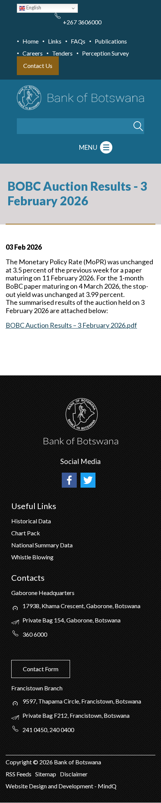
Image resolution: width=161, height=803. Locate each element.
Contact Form (40, 668)
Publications (111, 41)
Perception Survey (105, 53)
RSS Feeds (18, 773)
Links (54, 41)
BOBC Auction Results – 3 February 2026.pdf (71, 325)
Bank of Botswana (77, 761)
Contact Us (37, 65)
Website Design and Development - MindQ (61, 785)
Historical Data (31, 520)
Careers (32, 53)
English (33, 8)
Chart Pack (25, 532)
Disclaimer (74, 773)
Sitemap (45, 773)
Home (30, 41)
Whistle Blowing (32, 556)
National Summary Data (42, 544)
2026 (46, 761)
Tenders (62, 53)
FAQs (78, 41)
